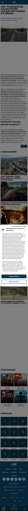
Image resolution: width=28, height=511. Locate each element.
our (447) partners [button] (9, 233)
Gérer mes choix (14, 281)
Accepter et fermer (14, 276)
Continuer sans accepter (20, 226)
